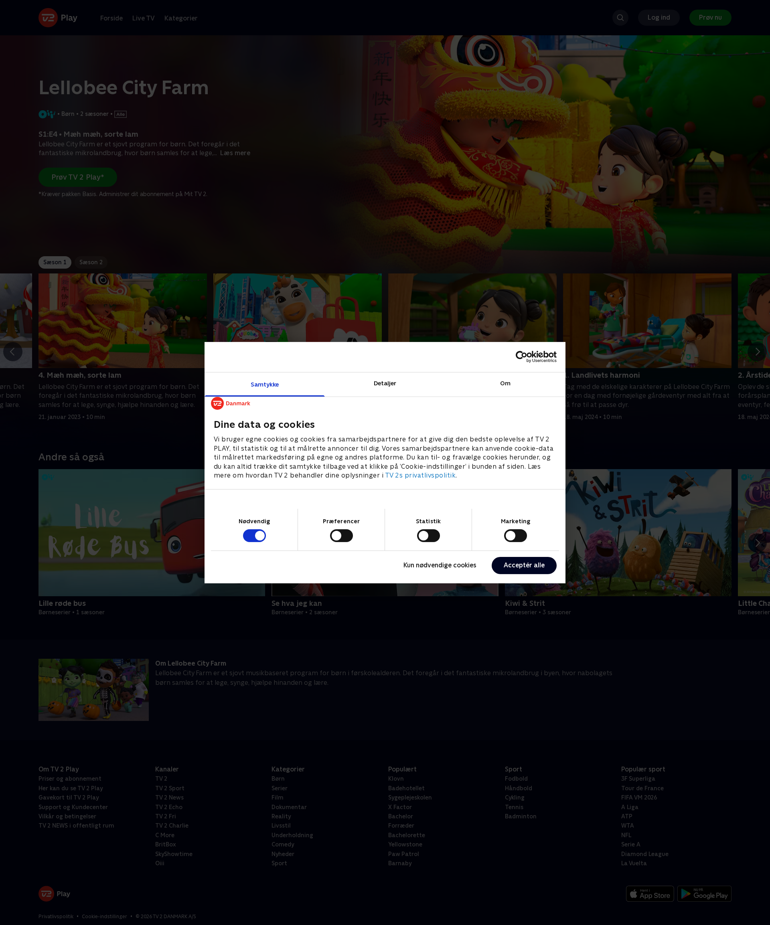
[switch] (341, 535)
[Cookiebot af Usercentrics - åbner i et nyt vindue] (521, 357)
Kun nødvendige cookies (439, 565)
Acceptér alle (524, 565)
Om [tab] (505, 382)
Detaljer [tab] (385, 382)
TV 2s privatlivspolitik (420, 475)
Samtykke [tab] (265, 384)
